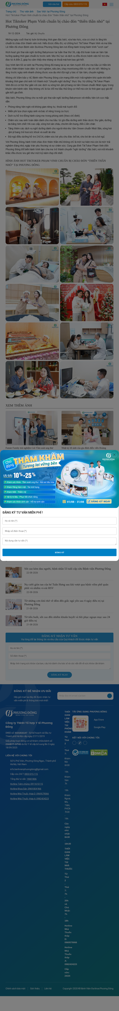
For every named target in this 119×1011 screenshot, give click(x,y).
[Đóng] (114, 454)
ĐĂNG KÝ (59, 552)
